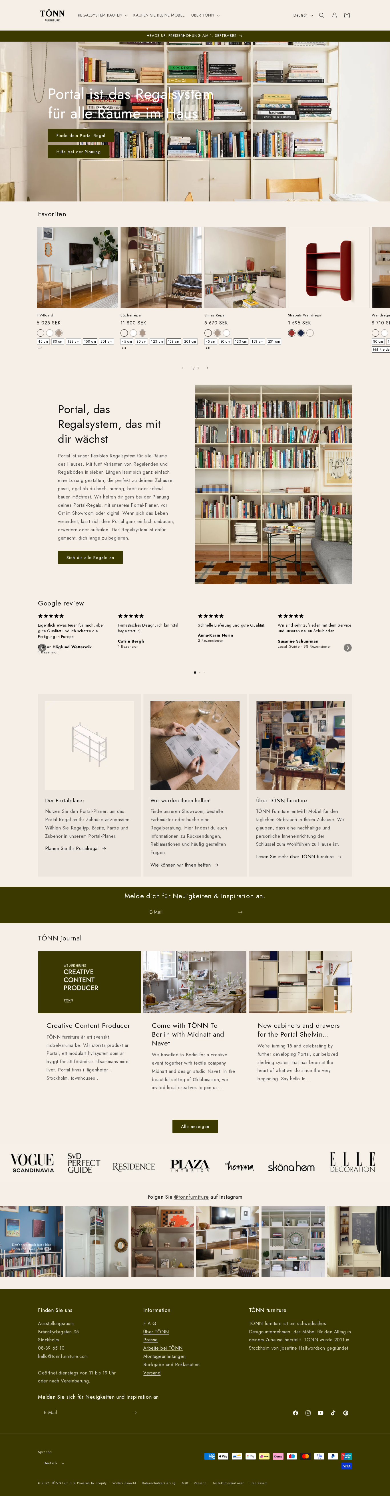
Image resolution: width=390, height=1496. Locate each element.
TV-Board (45, 315)
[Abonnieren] (240, 912)
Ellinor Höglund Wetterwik (65, 647)
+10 (209, 348)
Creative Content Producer (88, 1025)
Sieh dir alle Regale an (90, 557)
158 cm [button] (90, 341)
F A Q (149, 1323)
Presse (150, 1339)
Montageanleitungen (164, 1356)
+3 (40, 348)
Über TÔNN (156, 1332)
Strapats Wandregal (305, 315)
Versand (151, 1373)
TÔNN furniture (64, 1483)
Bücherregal (131, 315)
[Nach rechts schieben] (207, 368)
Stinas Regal (215, 315)
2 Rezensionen (211, 640)
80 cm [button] (58, 341)
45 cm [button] (43, 341)
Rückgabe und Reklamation (171, 1364)
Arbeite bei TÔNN (163, 1348)
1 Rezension (48, 652)
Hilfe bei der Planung (79, 152)
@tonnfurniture (191, 1197)
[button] (102, 15)
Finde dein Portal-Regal (81, 135)
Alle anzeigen (195, 1126)
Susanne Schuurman (298, 641)
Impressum (259, 1483)
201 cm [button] (106, 341)
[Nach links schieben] (182, 368)
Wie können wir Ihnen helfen (180, 865)
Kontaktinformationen (228, 1483)
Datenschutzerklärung (159, 1483)
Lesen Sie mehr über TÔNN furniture (295, 856)
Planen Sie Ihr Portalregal (72, 848)
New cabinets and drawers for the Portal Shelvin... (299, 1030)
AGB (185, 1483)
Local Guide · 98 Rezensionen (305, 646)
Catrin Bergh (131, 641)
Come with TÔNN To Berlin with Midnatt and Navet (188, 1034)
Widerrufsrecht (124, 1483)
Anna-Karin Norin (215, 635)
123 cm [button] (73, 341)
